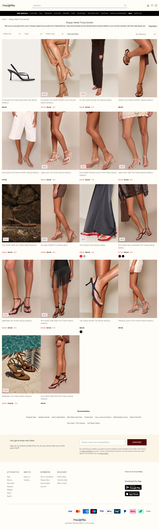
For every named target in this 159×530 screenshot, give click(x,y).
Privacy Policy (44, 480)
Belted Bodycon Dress (120, 417)
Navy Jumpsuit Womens (103, 417)
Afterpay (10, 490)
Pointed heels (88, 417)
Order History (61, 477)
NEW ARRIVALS (22, 13)
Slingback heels (31, 417)
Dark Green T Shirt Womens (76, 423)
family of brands (87, 451)
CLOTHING (33, 13)
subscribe (136, 442)
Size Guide (10, 483)
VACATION (104, 13)
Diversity (26, 480)
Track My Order (62, 480)
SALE (130, 13)
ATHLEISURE (81, 13)
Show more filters (73, 34)
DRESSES (66, 13)
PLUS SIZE (57, 13)
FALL (40, 13)
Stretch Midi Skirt (135, 417)
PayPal (9, 496)
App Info (43, 486)
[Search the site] (125, 5)
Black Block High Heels (74, 417)
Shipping (10, 486)
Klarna (9, 493)
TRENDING (48, 13)
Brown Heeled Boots (58, 417)
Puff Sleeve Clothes (93, 423)
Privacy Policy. (104, 453)
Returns (9, 480)
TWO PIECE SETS (93, 13)
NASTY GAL (138, 13)
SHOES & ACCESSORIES (118, 13)
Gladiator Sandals (44, 417)
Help (8, 477)
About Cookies (45, 483)
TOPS (73, 13)
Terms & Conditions (46, 477)
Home (4, 19)
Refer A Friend (62, 483)
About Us (27, 477)
